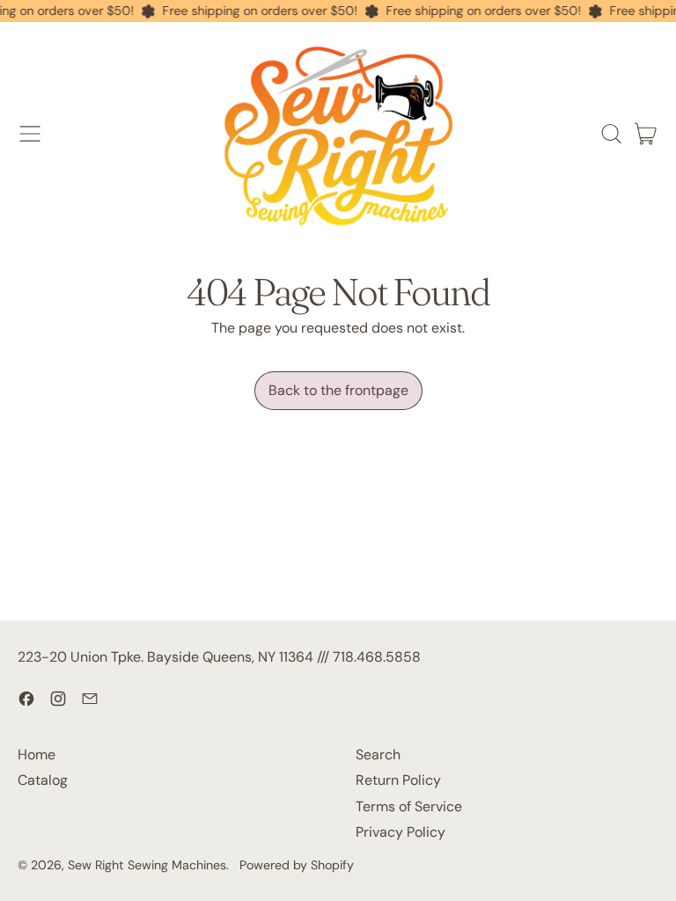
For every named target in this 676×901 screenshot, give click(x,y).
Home (36, 754)
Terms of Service (409, 806)
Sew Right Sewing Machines (147, 865)
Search (378, 754)
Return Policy (398, 780)
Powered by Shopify (296, 865)
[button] (611, 133)
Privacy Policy (400, 832)
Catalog (43, 780)
